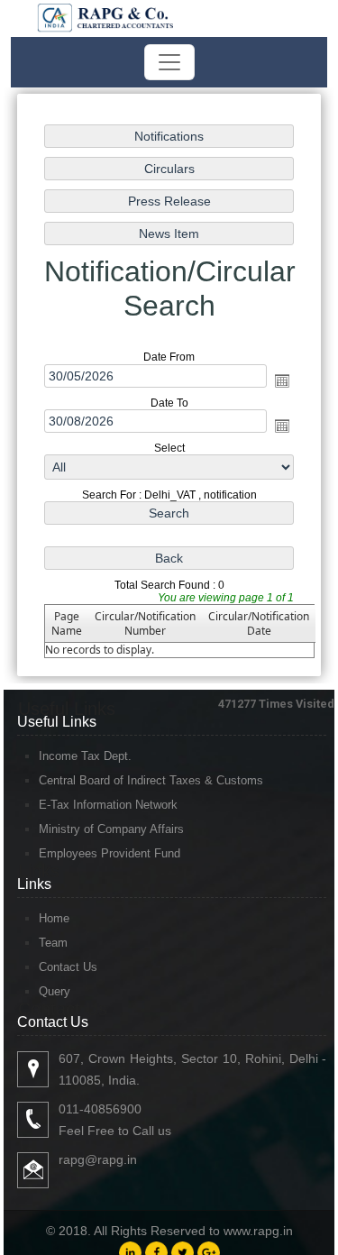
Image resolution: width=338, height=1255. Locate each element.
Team (53, 942)
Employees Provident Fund (109, 853)
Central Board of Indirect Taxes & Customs (151, 780)
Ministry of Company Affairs (111, 829)
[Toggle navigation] (169, 62)
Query (54, 991)
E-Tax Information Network (108, 804)
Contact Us (68, 967)
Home (54, 918)
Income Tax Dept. (85, 756)
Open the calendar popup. (282, 380)
